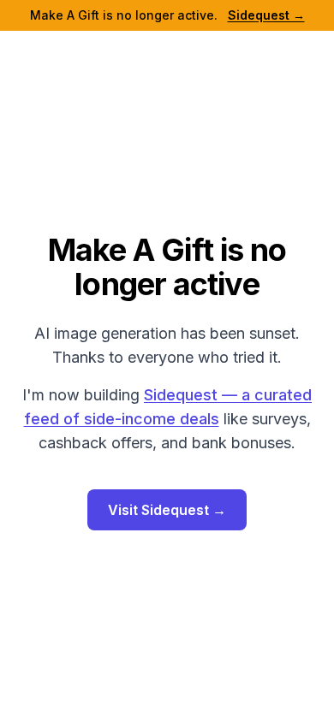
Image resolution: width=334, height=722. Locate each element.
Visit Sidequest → (167, 509)
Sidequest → (266, 15)
